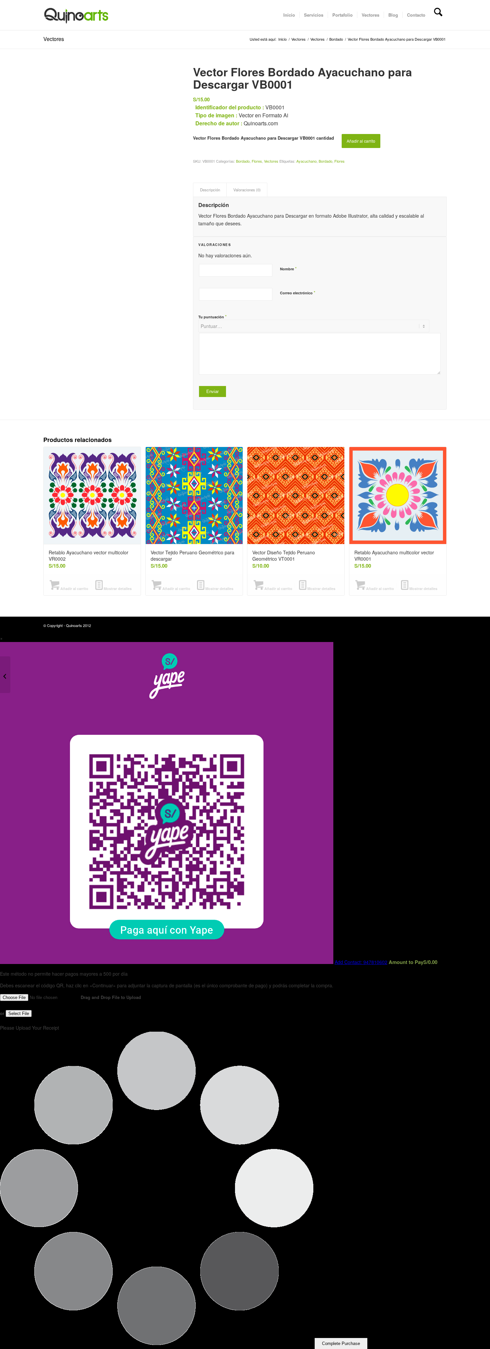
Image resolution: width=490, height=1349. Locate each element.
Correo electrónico (297, 292)
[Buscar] (438, 15)
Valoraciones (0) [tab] (247, 189)
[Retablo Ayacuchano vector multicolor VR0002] (5, 674)
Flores (257, 161)
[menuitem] (289, 15)
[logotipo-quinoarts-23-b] (76, 15)
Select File (18, 1013)
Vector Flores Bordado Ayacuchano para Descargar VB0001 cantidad (263, 138)
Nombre (288, 268)
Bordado (243, 161)
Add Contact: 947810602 (361, 962)
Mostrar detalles (117, 588)
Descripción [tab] (210, 189)
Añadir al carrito (361, 141)
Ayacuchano (306, 161)
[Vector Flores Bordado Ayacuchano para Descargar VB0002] (485, 674)
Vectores (53, 39)
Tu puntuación (212, 316)
